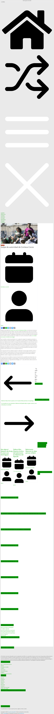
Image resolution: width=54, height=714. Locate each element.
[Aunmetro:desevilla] (27, 50)
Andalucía (3, 679)
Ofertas (2, 665)
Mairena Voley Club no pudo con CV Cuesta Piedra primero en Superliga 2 (17, 400)
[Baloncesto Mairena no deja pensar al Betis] (31, 442)
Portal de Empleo (4, 671)
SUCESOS (2, 215)
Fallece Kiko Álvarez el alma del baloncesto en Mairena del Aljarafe (18, 452)
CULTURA (3, 218)
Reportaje (3, 684)
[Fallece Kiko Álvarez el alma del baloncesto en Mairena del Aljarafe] (19, 442)
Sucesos (2, 680)
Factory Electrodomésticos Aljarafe (8, 631)
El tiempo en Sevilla (4, 667)
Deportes (3, 245)
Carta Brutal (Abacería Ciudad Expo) (8, 633)
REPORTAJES (3, 219)
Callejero (2, 672)
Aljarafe (2, 677)
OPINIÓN (2, 221)
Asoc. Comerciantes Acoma (6, 664)
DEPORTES (3, 217)
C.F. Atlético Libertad (5, 628)
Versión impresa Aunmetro (6, 673)
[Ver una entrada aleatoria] (27, 103)
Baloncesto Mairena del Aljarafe (7, 627)
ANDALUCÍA (3, 214)
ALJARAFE (2, 213)
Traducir (2, 668)
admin (2, 325)
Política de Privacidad (5, 687)
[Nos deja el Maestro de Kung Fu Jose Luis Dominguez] (7, 442)
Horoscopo (3, 669)
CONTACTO (3, 222)
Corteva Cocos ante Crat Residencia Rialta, (18, 330)
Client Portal (3, 635)
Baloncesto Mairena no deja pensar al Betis (31, 451)
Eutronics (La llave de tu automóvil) (8, 630)
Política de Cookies (4, 688)
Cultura (2, 683)
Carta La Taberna (4, 634)
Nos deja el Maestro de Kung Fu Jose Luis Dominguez (6, 452)
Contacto (2, 686)
